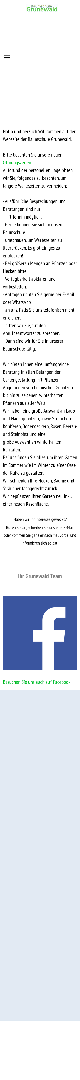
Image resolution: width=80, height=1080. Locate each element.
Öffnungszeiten (17, 162)
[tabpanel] (40, 357)
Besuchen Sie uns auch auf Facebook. (37, 682)
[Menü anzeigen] (7, 57)
